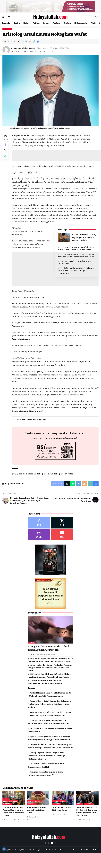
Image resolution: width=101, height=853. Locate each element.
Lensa (37, 801)
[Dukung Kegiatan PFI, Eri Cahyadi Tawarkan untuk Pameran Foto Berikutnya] (87, 798)
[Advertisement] (55, 297)
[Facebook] (39, 522)
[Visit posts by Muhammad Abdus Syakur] (6, 50)
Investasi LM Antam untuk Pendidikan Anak (36, 810)
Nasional (7, 29)
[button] (4, 16)
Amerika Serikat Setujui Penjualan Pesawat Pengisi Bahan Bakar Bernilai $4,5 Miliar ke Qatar (50, 668)
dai (20, 474)
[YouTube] (52, 843)
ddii (25, 474)
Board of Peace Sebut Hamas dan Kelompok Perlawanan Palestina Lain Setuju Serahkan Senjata (49, 704)
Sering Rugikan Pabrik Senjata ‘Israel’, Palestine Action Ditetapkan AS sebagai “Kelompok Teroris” (47, 756)
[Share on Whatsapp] (22, 41)
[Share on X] (18, 41)
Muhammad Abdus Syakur (23, 48)
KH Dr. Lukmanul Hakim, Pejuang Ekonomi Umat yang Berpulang (84, 237)
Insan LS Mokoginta (37, 474)
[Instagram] (39, 534)
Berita (5, 799)
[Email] (30, 41)
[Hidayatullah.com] (50, 16)
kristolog (69, 474)
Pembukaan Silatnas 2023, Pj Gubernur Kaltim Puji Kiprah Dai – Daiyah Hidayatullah (76, 270)
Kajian (31, 642)
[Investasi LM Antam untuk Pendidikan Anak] (38, 798)
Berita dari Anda (10, 801)
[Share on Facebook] (15, 41)
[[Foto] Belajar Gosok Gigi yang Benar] (63, 798)
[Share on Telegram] (26, 41)
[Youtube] (62, 534)
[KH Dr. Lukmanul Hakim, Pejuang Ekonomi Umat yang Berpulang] (64, 237)
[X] (62, 522)
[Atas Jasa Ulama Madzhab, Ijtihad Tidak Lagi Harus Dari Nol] (50, 630)
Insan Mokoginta (56, 474)
